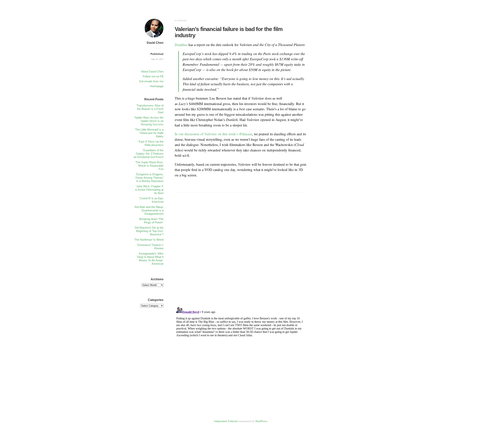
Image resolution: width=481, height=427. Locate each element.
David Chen (155, 42)
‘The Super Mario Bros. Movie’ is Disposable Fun (149, 166)
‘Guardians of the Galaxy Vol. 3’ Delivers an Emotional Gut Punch (148, 154)
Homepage (156, 86)
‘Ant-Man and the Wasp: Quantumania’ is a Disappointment (148, 210)
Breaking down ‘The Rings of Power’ (151, 220)
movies (182, 20)
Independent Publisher (226, 421)
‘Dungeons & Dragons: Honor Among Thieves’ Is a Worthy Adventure (149, 178)
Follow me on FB (153, 76)
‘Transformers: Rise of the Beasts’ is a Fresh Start (149, 109)
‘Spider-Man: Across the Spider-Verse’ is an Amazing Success (148, 121)
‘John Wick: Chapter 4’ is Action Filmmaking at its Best (149, 190)
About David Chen (152, 71)
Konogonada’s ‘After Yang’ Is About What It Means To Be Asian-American (150, 258)
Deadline (181, 44)
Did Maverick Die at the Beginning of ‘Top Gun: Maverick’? (149, 231)
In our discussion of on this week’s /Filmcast (213, 134)
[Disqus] (240, 255)
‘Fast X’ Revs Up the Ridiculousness (150, 143)
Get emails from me (151, 81)
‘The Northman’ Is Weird (148, 239)
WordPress (261, 421)
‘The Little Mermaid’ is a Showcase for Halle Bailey (149, 133)
